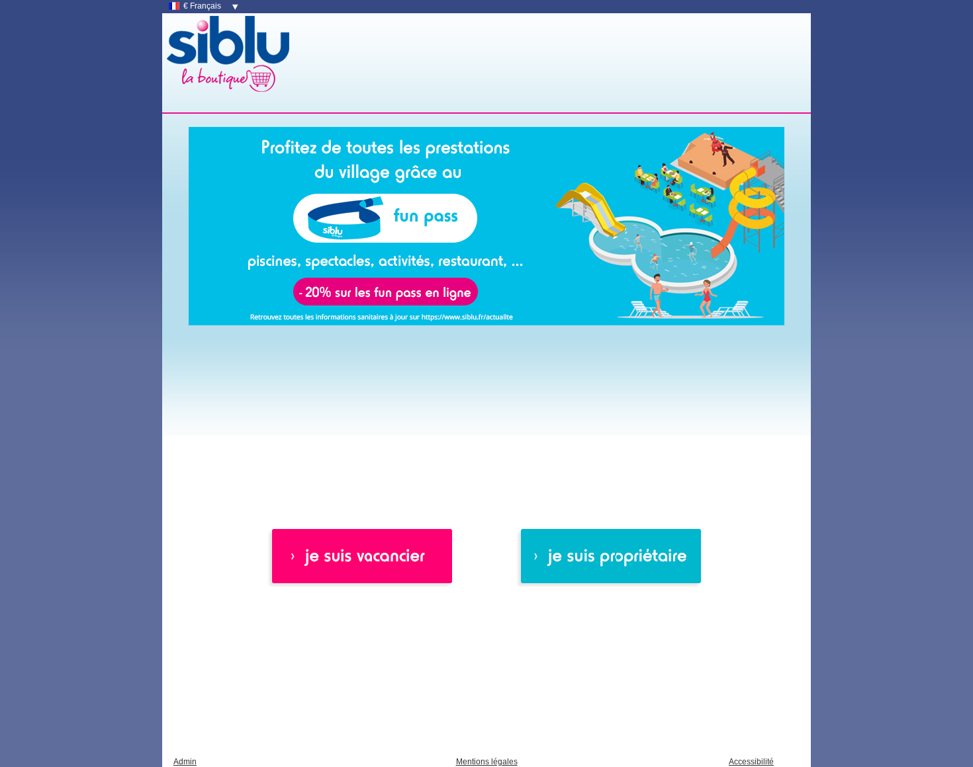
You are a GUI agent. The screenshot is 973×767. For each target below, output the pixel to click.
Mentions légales (487, 761)
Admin (185, 761)
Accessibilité (751, 761)
